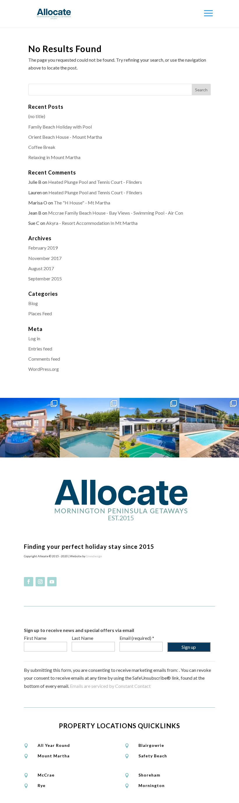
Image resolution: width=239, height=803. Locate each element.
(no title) (36, 116)
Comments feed (44, 359)
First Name (35, 638)
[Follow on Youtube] (52, 581)
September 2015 (45, 278)
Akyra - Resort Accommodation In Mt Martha (92, 223)
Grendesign (94, 556)
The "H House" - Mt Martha (82, 202)
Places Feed (40, 313)
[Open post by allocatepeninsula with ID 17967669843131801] (209, 427)
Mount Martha (54, 755)
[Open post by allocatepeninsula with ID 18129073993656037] (149, 427)
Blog (33, 303)
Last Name (82, 638)
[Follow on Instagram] (40, 581)
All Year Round (54, 745)
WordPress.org (43, 369)
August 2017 (41, 268)
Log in (34, 338)
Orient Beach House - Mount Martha (65, 137)
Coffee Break (41, 147)
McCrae (46, 774)
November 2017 (44, 258)
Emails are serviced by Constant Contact (110, 686)
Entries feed (40, 348)
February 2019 (43, 247)
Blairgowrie (151, 745)
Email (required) (136, 638)
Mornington (151, 785)
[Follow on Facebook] (28, 581)
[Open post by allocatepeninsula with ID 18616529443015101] (30, 427)
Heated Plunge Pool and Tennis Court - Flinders (95, 182)
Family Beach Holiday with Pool (60, 126)
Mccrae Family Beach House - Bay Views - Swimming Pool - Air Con (115, 213)
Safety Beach (152, 755)
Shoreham (149, 774)
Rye (41, 785)
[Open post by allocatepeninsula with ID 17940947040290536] (89, 427)
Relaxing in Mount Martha (54, 157)
